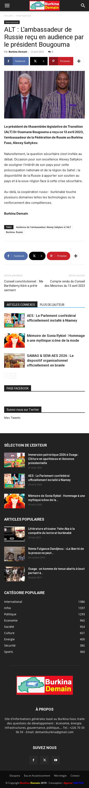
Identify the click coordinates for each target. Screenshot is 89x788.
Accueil (8, 15)
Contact (75, 775)
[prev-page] (6, 376)
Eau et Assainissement (37, 775)
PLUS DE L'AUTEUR (52, 304)
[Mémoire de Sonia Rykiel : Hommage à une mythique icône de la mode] (14, 340)
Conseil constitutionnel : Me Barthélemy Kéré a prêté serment (23, 285)
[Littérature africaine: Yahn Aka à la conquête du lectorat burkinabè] (14, 534)
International (23, 15)
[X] (44, 760)
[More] (79, 61)
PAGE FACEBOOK (18, 388)
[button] (7, 5)
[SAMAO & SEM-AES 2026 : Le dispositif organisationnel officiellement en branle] (14, 360)
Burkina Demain (18, 51)
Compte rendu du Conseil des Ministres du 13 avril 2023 (64, 283)
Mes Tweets (12, 418)
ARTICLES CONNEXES (21, 304)
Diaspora (15, 775)
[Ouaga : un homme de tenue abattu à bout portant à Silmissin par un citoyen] (14, 574)
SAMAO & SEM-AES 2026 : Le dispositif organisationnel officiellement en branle (50, 360)
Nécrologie (60, 775)
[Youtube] (56, 760)
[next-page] (13, 376)
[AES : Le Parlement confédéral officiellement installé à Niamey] (14, 320)
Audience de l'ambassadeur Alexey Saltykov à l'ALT (43, 227)
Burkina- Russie (14, 232)
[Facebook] (33, 760)
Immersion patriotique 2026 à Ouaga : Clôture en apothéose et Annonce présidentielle (53, 459)
